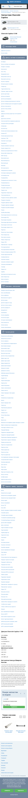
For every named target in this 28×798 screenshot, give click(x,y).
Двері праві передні (6, 365)
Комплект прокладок (6, 140)
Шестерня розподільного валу (8, 274)
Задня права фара (5, 380)
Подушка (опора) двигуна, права (9, 197)
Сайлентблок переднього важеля (9, 601)
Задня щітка (4, 383)
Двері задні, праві (5, 360)
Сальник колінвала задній (7, 261)
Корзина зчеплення (5, 544)
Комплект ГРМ (4, 138)
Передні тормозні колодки (7, 559)
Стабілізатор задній (6, 604)
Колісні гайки (4, 53)
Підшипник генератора (6, 192)
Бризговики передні (6, 346)
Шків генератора (5, 276)
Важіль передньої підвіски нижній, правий (11, 510)
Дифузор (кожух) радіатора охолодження (11, 113)
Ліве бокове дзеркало (6, 407)
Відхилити (21, 790)
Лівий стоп (3, 410)
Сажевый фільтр (5, 257)
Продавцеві (4, 755)
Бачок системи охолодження (8, 64)
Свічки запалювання (6, 327)
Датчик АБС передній (6, 522)
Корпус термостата (5, 148)
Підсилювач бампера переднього (9, 437)
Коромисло (4, 143)
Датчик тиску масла (6, 106)
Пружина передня (5, 582)
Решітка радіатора (5, 454)
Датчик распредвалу (6, 98)
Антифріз (3, 61)
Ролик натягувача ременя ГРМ (8, 252)
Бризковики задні (5, 348)
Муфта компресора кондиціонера (9, 425)
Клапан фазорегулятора (7, 135)
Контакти (3, 767)
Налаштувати (14, 794)
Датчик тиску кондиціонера (7, 355)
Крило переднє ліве (6, 402)
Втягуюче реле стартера (7, 84)
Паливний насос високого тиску (8, 180)
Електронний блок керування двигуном (10, 121)
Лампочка (3, 405)
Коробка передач (5, 547)
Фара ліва (3, 467)
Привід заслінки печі (6, 442)
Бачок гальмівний (5, 502)
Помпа (2, 210)
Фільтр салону (4, 474)
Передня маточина (5, 564)
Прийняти (7, 790)
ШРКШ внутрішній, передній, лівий (9, 621)
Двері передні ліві (5, 363)
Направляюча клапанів (6, 170)
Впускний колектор (5, 79)
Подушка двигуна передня (7, 205)
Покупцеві (3, 758)
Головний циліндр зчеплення (8, 520)
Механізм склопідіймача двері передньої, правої (12, 422)
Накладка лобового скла (7, 427)
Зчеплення (3, 537)
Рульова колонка (5, 591)
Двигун (3, 111)
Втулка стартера (5, 81)
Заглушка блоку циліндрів (7, 123)
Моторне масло (5, 168)
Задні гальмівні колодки (7, 527)
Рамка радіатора (5, 449)
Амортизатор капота (6, 338)
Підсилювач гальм (5, 579)
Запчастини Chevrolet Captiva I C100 (15, 37)
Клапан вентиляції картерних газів (9, 131)
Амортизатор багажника (7, 336)
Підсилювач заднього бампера (8, 439)
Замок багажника (5, 385)
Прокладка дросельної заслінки (9, 222)
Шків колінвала (5, 279)
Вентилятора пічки (5, 353)
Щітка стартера (5, 281)
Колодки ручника (5, 542)
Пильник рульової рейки (7, 567)
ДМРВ (2, 116)
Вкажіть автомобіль (15, 1)
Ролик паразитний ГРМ (6, 254)
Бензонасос (4, 69)
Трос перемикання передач (7, 611)
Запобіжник (4, 312)
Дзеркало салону (5, 370)
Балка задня (4, 500)
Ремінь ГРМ (3, 242)
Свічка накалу (4, 325)
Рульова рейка (4, 594)
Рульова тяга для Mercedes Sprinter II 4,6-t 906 (20, 731)
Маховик (3, 165)
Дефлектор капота (5, 50)
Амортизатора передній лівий (8, 498)
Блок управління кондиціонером (9, 343)
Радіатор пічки (4, 447)
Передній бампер (5, 430)
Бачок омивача (4, 341)
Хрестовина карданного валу (8, 616)
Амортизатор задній (6, 493)
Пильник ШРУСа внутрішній (7, 569)
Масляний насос (5, 158)
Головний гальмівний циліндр (8, 517)
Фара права (4, 469)
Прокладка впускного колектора (9, 215)
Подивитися (14, 706)
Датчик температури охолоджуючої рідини (11, 103)
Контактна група (5, 317)
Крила (2, 400)
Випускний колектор (6, 76)
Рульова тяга (4, 596)
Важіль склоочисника (6, 350)
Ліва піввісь (4, 552)
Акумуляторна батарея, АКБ (8, 290)
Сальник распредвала (6, 264)
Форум (3, 770)
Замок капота (4, 390)
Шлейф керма (4, 477)
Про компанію (4, 762)
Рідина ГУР (3, 589)
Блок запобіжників (5, 292)
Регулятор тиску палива (7, 232)
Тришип (3, 609)
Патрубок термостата (6, 187)
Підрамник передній (6, 577)
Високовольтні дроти (6, 297)
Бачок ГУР (3, 505)
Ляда (2, 417)
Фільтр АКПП (4, 614)
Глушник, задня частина (6, 91)
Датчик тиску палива (6, 108)
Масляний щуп (4, 163)
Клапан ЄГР (4, 133)
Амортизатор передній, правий (8, 495)
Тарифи (3, 760)
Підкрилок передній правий (7, 434)
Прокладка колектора (6, 224)
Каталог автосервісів (6, 745)
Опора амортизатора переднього (9, 557)
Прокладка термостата (6, 227)
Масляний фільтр (5, 160)
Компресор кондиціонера (7, 397)
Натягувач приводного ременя (8, 173)
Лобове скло (4, 412)
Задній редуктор (5, 532)
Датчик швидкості (5, 307)
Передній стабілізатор (6, 562)
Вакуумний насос (5, 74)
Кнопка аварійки (5, 315)
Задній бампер (4, 375)
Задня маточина (5, 535)
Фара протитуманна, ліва (7, 472)
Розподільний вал (5, 247)
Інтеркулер (3, 126)
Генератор (3, 86)
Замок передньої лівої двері (8, 392)
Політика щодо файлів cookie (14, 786)
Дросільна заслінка (6, 118)
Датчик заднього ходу (6, 302)
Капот (2, 395)
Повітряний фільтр (5, 195)
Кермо (2, 540)
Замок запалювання (6, 388)
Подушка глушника (5, 200)
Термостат (3, 269)
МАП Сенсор (4, 155)
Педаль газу (4, 190)
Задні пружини (4, 530)
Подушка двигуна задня (7, 202)
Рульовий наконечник (6, 599)
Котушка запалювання (6, 320)
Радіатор (3, 229)
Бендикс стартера (5, 66)
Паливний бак (4, 177)
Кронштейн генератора (6, 153)
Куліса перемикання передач (8, 549)
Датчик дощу (4, 300)
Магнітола (3, 420)
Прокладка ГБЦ (5, 217)
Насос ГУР (3, 554)
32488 (5, 699)
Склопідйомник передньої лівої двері (10, 457)
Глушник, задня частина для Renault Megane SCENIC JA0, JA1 (8, 731)
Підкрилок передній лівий (7, 432)
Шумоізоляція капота (6, 479)
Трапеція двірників (5, 462)
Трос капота (4, 464)
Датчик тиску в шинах (6, 305)
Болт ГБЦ (3, 71)
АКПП (2, 490)
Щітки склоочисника (6, 481)
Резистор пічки (4, 452)
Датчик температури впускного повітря (10, 101)
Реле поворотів (5, 322)
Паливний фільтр (5, 182)
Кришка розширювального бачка (9, 150)
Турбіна (3, 271)
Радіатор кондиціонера (6, 444)
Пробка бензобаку (5, 212)
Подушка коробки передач (7, 207)
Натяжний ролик (5, 175)
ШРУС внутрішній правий (7, 624)
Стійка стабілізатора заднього (8, 606)
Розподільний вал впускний (7, 249)
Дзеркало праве (5, 368)
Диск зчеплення (5, 525)
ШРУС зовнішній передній (7, 626)
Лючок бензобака (5, 415)
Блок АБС (3, 507)
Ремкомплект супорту (6, 586)
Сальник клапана (5, 259)
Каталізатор (4, 128)
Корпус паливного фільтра (7, 145)
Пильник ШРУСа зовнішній (7, 572)
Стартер (3, 266)
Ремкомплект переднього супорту (9, 584)
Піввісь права (4, 574)
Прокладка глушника (6, 219)
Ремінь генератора (5, 239)
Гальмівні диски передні (7, 515)
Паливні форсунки (5, 185)
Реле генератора (5, 234)
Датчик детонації (5, 93)
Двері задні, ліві (5, 358)
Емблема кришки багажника (7, 373)
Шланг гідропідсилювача (7, 619)
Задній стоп (4, 378)
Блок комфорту (5, 295)
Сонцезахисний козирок (7, 459)
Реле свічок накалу (5, 237)
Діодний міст (4, 310)
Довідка (3, 765)
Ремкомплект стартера (6, 244)
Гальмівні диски (5, 512)
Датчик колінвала (5, 96)
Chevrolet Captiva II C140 (12, 27)
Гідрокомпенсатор (5, 89)
